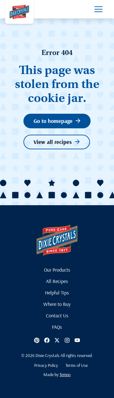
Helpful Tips (57, 292)
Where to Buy (57, 304)
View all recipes (53, 141)
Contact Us (57, 315)
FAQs (57, 327)
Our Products (57, 269)
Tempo (65, 374)
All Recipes (57, 281)
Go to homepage (53, 121)
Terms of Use (77, 365)
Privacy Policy (46, 365)
